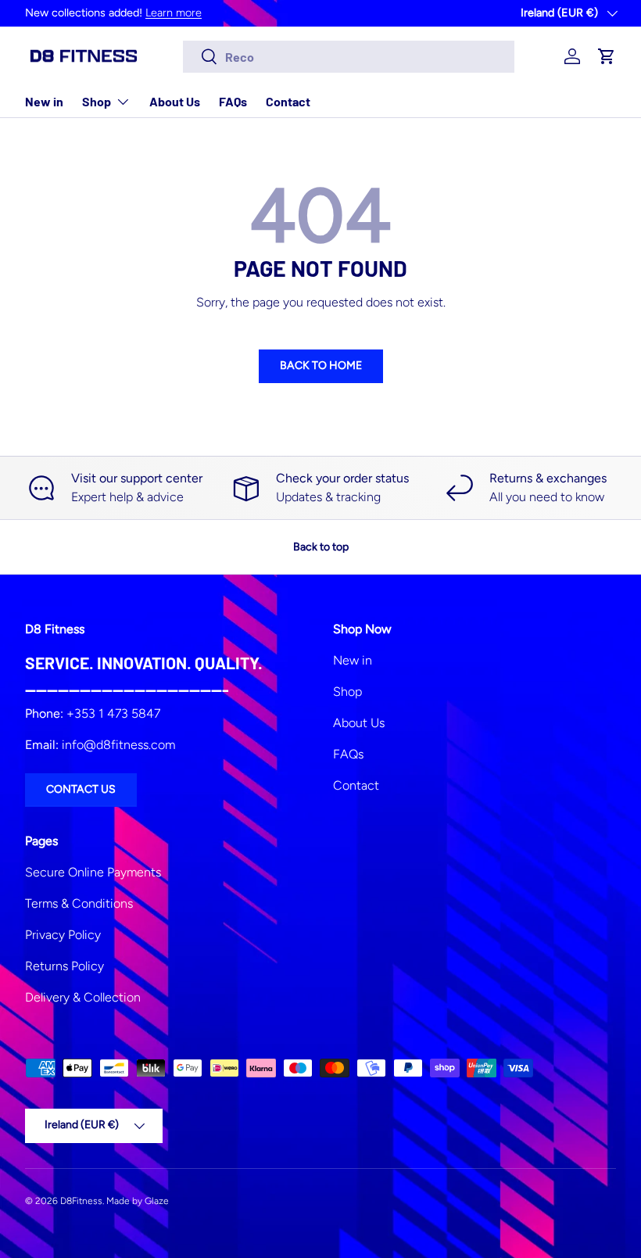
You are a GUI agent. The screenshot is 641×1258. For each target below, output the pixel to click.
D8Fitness (81, 1200)
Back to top (321, 547)
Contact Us (81, 789)
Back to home (321, 365)
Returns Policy (64, 966)
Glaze (157, 1200)
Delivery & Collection (83, 997)
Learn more (173, 12)
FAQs (233, 101)
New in (44, 101)
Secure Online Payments (93, 872)
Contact (288, 101)
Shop (347, 691)
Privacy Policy (63, 934)
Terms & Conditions (79, 903)
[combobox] (349, 57)
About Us (174, 101)
